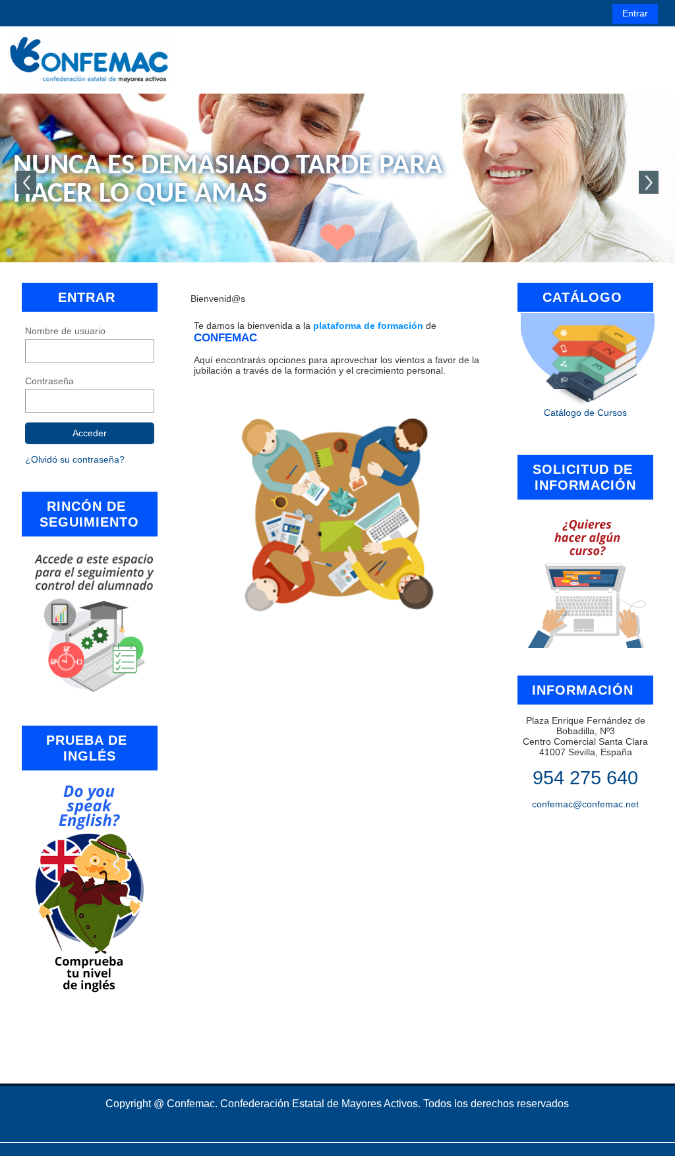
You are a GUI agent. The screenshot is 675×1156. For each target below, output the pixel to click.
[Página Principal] (89, 59)
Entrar (635, 13)
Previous (26, 182)
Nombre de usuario (65, 331)
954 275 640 (585, 777)
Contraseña (49, 381)
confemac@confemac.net (585, 804)
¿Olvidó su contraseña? (75, 459)
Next (649, 182)
